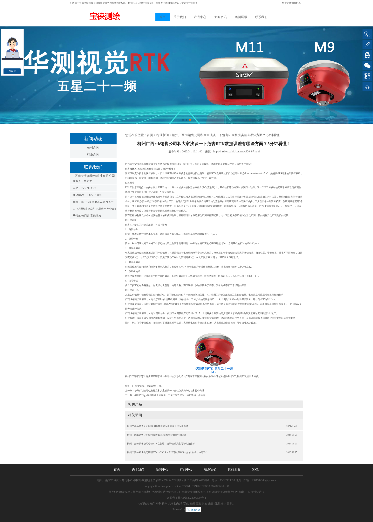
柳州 (192, 503)
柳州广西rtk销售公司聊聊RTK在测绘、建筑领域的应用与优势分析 (161, 443)
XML (255, 469)
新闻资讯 (220, 17)
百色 (186, 503)
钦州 (164, 503)
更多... (230, 503)
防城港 (178, 503)
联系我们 (261, 17)
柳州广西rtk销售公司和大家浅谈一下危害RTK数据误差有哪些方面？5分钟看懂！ (227, 135)
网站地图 (234, 469)
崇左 (204, 503)
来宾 (211, 503)
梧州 (217, 503)
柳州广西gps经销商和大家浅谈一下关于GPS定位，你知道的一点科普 (169, 395)
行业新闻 (93, 154)
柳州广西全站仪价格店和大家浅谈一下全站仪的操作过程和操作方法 (169, 390)
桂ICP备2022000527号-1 (192, 497)
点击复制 (184, 486)
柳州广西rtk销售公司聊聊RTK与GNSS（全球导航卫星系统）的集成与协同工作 (167, 452)
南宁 (158, 503)
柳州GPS (121, 3)
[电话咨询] (367, 34)
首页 (162, 17)
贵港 (198, 503)
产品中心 (200, 17)
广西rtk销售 (138, 386)
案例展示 (241, 17)
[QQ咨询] (367, 55)
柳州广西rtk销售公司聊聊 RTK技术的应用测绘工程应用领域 (157, 426)
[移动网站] (367, 76)
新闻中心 (162, 469)
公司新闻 (93, 147)
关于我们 (179, 17)
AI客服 (12, 71)
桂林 (223, 503)
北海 (170, 503)
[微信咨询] (367, 65)
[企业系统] (193, 509)
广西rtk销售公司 (153, 386)
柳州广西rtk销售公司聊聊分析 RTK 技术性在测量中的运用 (156, 435)
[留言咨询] (367, 44)
